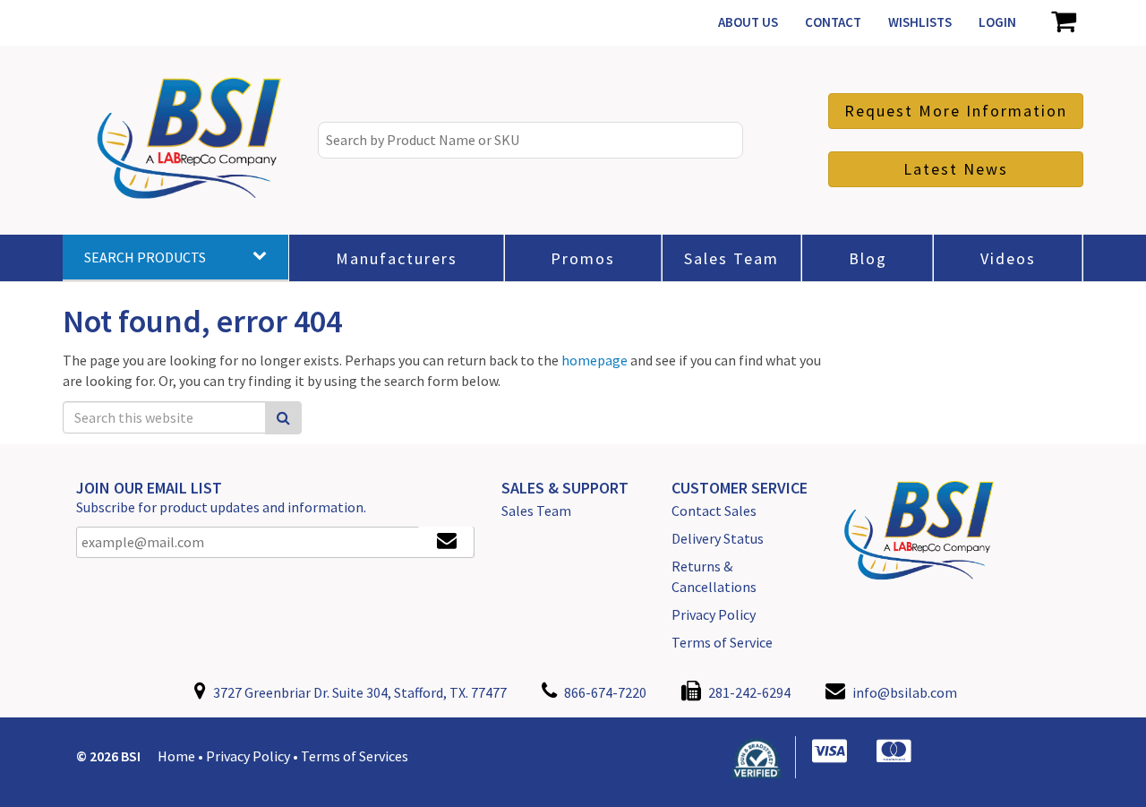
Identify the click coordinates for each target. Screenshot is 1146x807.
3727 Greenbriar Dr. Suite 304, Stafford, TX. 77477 (358, 692)
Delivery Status (717, 538)
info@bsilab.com (904, 692)
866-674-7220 (603, 692)
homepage (594, 360)
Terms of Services (354, 756)
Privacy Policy (713, 614)
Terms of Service (722, 642)
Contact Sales (714, 510)
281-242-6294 (748, 692)
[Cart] (1063, 22)
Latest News (955, 169)
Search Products (145, 257)
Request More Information (955, 110)
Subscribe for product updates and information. (221, 507)
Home (176, 756)
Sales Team (536, 510)
